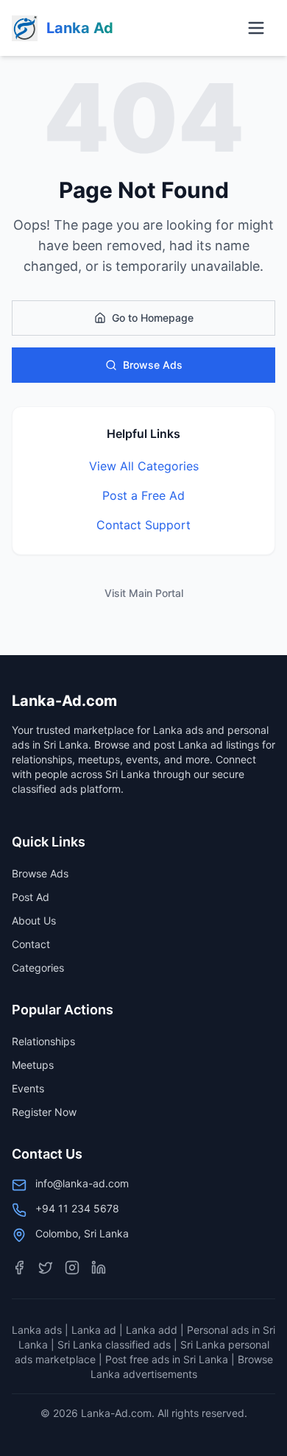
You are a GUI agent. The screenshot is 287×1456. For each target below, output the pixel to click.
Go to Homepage (153, 317)
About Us (34, 920)
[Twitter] (45, 1267)
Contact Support (143, 524)
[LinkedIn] (98, 1267)
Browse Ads (153, 364)
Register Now (44, 1112)
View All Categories (144, 466)
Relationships (43, 1041)
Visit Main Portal (143, 593)
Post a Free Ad (143, 495)
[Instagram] (72, 1267)
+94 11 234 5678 (77, 1208)
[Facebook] (19, 1267)
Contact (31, 944)
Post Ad (30, 897)
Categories (38, 967)
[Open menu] (256, 28)
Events (28, 1088)
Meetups (33, 1065)
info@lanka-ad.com (82, 1183)
